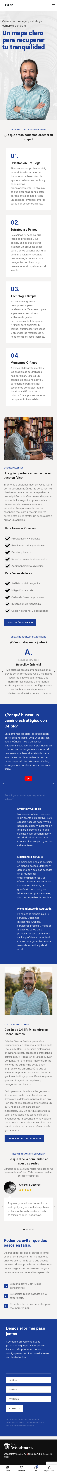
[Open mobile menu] (53, 5)
